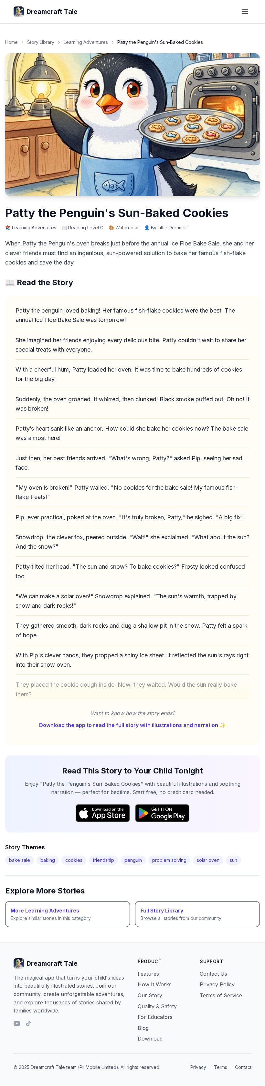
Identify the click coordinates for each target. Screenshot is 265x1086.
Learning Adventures (86, 42)
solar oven (208, 860)
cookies (73, 860)
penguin (133, 860)
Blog (143, 1028)
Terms (220, 1067)
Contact (243, 1067)
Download (150, 1038)
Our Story (150, 995)
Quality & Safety (157, 1006)
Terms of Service (221, 995)
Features (148, 974)
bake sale (19, 860)
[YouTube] (17, 1023)
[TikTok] (28, 1023)
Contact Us (213, 974)
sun (233, 860)
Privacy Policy (217, 984)
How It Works (155, 984)
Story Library (40, 42)
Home (11, 42)
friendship (103, 860)
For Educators (155, 1017)
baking (47, 860)
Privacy (198, 1067)
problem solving (169, 860)
